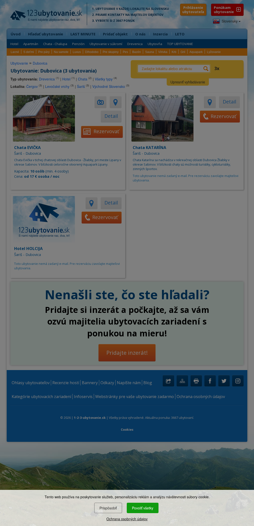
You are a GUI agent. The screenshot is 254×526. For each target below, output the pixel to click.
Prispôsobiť (108, 507)
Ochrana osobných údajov (127, 518)
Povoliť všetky (142, 507)
